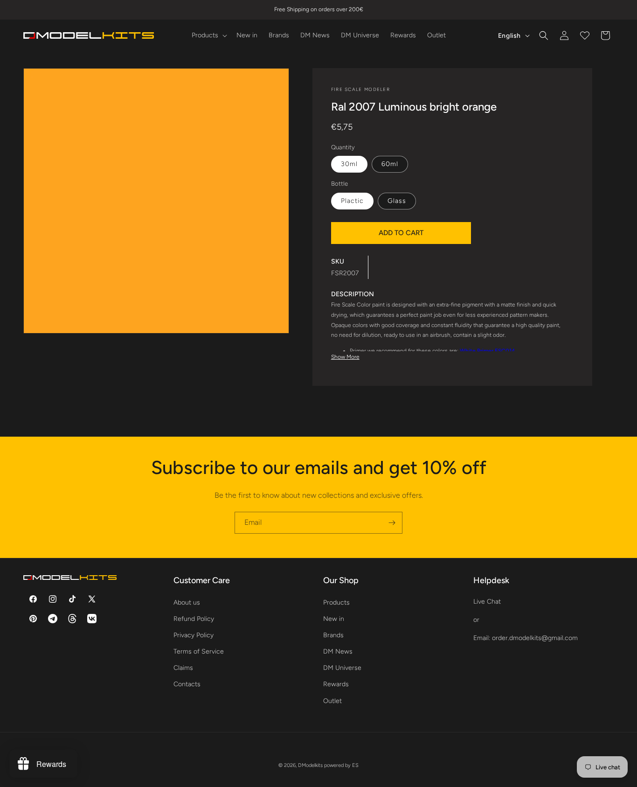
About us (186, 602)
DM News (338, 651)
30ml (349, 164)
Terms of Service (198, 651)
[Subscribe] (391, 523)
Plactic (352, 201)
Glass (397, 201)
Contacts (187, 684)
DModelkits (310, 765)
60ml (389, 164)
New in (333, 618)
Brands (333, 635)
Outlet (332, 700)
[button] (208, 35)
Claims (183, 668)
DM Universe (342, 668)
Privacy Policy (193, 635)
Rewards (336, 684)
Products (336, 602)
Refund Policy (193, 618)
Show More (345, 357)
